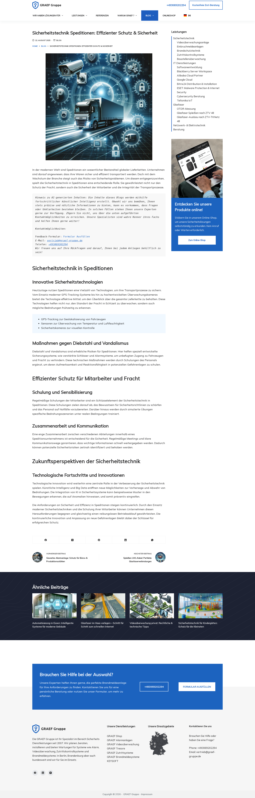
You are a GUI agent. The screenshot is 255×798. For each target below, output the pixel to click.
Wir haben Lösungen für (46, 15)
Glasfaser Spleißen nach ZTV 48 (195, 112)
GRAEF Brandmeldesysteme (123, 756)
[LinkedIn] (125, 540)
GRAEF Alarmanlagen (119, 740)
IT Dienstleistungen (184, 63)
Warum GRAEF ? (125, 15)
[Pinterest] (99, 540)
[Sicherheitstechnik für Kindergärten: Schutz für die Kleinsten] (200, 605)
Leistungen (78, 15)
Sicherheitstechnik (183, 38)
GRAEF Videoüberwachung (123, 744)
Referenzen (102, 15)
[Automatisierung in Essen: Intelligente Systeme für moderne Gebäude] (54, 605)
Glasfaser (178, 104)
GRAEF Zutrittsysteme (120, 752)
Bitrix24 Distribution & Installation (197, 83)
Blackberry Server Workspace (194, 71)
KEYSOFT (112, 761)
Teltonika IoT (184, 100)
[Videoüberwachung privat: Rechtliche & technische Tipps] (152, 605)
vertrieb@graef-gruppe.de (64, 240)
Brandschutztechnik (188, 50)
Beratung (178, 129)
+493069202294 (176, 5)
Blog (148, 15)
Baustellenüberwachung (191, 58)
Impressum (146, 794)
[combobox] (187, 15)
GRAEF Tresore (116, 748)
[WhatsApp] (152, 540)
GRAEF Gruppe (131, 794)
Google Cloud (184, 79)
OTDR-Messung (186, 108)
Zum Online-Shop (197, 240)
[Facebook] (45, 540)
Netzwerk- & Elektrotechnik (189, 125)
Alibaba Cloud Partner (190, 75)
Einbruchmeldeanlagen (190, 46)
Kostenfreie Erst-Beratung (205, 5)
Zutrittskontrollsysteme (190, 54)
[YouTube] (50, 773)
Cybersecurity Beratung (191, 96)
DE (189, 15)
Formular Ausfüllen (76, 236)
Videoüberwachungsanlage (193, 42)
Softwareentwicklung (189, 67)
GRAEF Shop (114, 736)
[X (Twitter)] (72, 540)
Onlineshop (169, 15)
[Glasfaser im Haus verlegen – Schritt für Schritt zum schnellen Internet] (103, 605)
